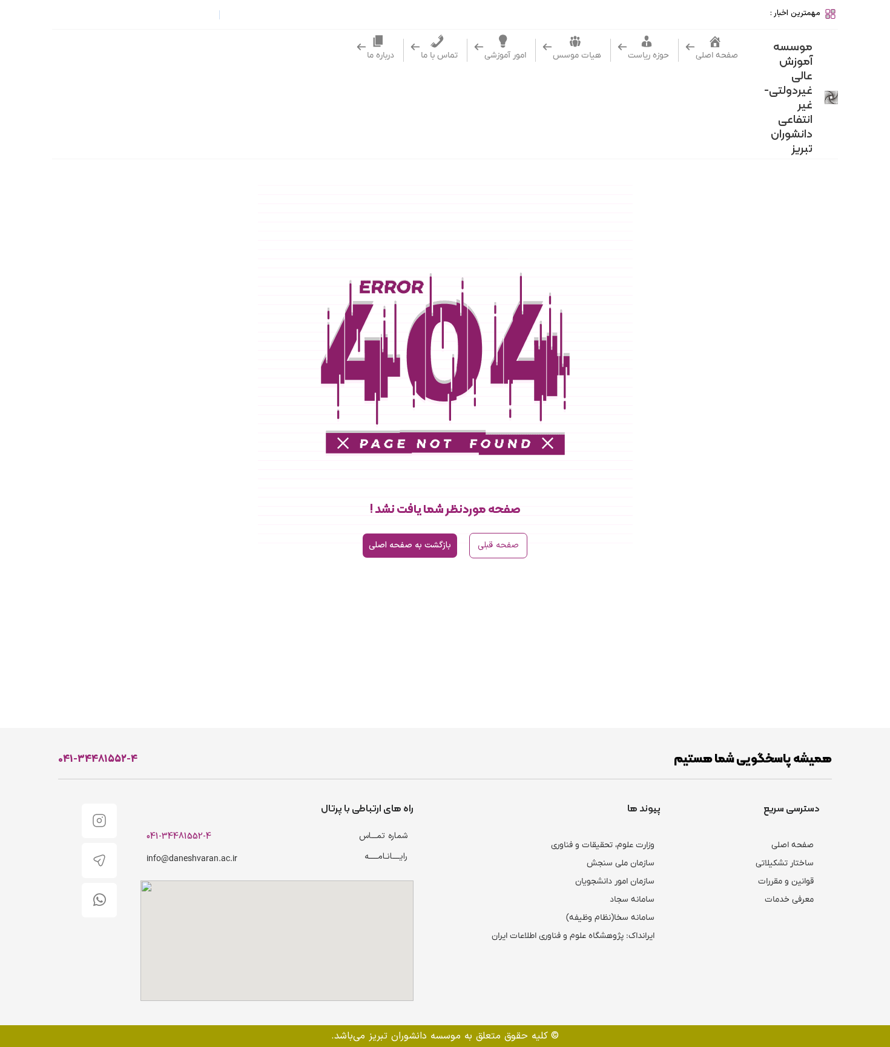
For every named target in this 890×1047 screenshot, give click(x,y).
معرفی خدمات (789, 899)
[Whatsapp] (99, 900)
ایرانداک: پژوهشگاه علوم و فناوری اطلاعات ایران (573, 936)
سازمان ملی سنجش (620, 863)
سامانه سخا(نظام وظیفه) (610, 917)
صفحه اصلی (792, 845)
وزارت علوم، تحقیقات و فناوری (602, 845)
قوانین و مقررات (786, 881)
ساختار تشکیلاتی (785, 863)
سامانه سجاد (632, 899)
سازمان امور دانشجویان (614, 881)
